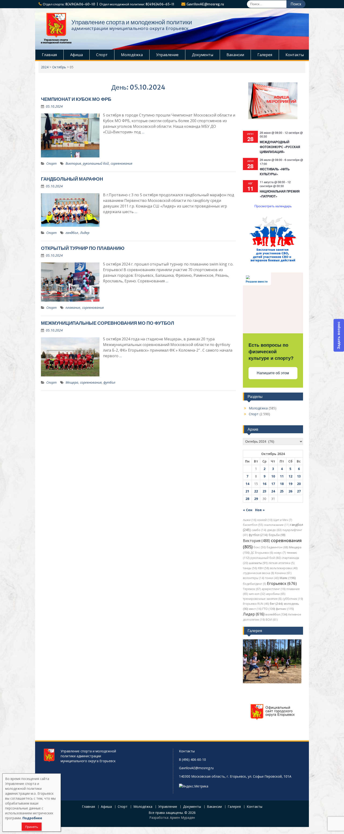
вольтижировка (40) (283, 568)
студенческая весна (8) (258, 573)
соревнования (121, 163)
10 (273, 476)
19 (290, 483)
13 (299, 476)
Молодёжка (132, 54)
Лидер (84, 232)
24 (273, 491)
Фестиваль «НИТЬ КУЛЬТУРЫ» (274, 171)
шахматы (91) (258, 563)
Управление (167, 54)
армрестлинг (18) (273, 589)
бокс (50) (259, 547)
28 (247, 498)
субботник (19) (292, 599)
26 (290, 491)
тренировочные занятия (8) (262, 599)
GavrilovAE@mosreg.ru (205, 4)
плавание (73, 307)
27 (299, 491)
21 (247, 491)
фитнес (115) (285, 609)
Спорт (102, 54)
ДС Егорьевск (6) (261, 553)
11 (282, 476)
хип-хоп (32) (257, 594)
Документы (202, 54)
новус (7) (280, 553)
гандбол (72, 232)
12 (290, 476)
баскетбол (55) (253, 525)
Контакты (294, 54)
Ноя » (260, 510)
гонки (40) (272, 578)
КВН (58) (263, 568)
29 (256, 498)
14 (247, 483)
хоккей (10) (264, 520)
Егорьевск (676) (282, 583)
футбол (109, 382)
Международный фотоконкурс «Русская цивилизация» (280, 147)
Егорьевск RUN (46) (256, 604)
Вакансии (235, 54)
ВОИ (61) (272, 620)
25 (282, 491)
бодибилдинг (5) (254, 584)
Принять (31, 827)
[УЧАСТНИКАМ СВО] (272, 261)
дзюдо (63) (274, 530)
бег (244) (276, 603)
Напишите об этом (273, 373)
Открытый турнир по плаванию (82, 248)
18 (282, 483)
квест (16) (255, 609)
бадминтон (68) (277, 547)
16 (264, 483)
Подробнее (32, 818)
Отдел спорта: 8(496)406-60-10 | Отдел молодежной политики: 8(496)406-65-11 (108, 4)
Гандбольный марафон (72, 179)
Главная (49, 54)
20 (299, 483)
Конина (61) (283, 573)
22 (256, 491)
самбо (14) (259, 530)
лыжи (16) (249, 520)
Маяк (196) (288, 578)
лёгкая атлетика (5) (281, 563)
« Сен (247, 510)
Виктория (73, 163)
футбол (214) (258, 535)
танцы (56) (250, 568)
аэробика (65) (275, 594)
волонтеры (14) (253, 578)
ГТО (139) (268, 609)
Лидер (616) (253, 614)
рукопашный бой (96, 163)
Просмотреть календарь (273, 206)
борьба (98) (277, 535)
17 (273, 483)
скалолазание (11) (276, 525)
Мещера (72, 382)
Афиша (76, 54)
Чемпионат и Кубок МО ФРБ (76, 99)
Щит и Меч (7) (282, 520)
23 (264, 491)
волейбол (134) (276, 614)
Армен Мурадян (182, 817)
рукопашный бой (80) (265, 558)
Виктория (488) (256, 540)
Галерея (264, 54)
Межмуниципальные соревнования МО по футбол (107, 323)
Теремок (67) (252, 589)
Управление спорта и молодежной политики (131, 22)
